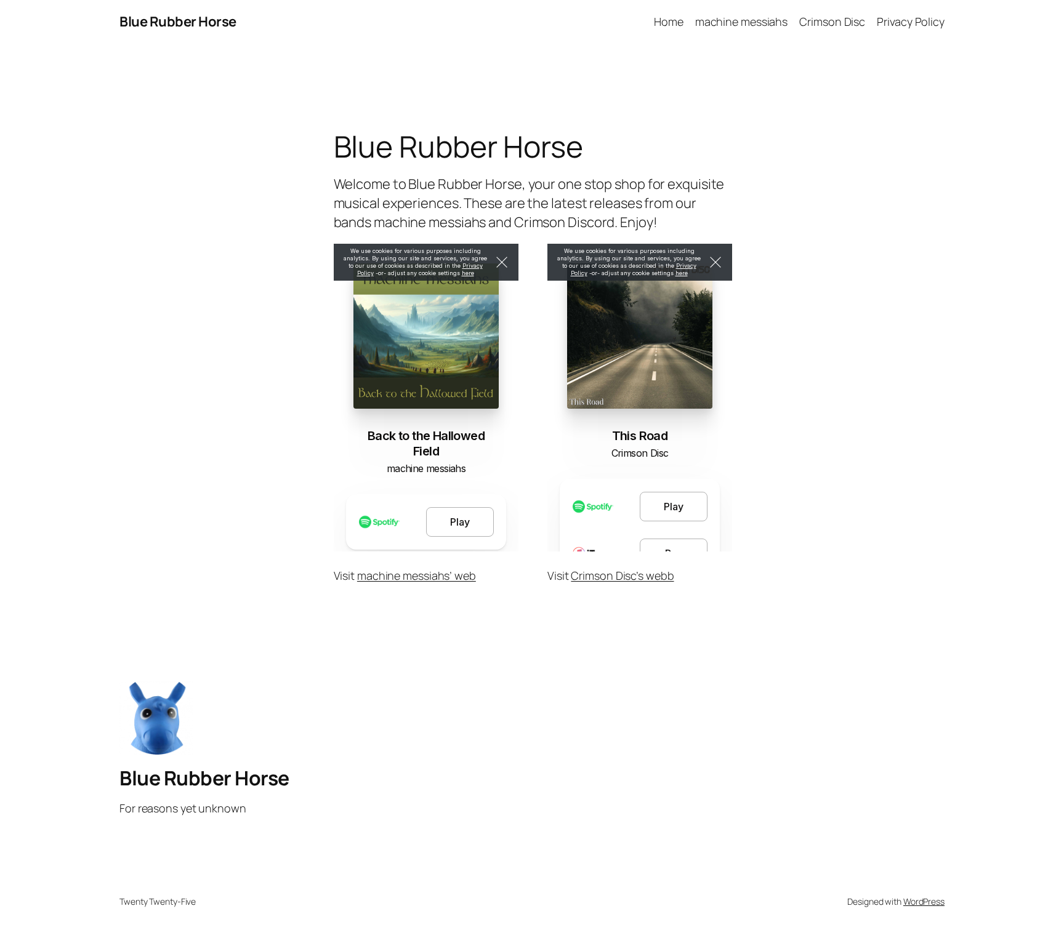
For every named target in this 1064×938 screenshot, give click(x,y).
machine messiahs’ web (416, 575)
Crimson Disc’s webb (622, 575)
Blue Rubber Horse (177, 21)
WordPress (924, 901)
